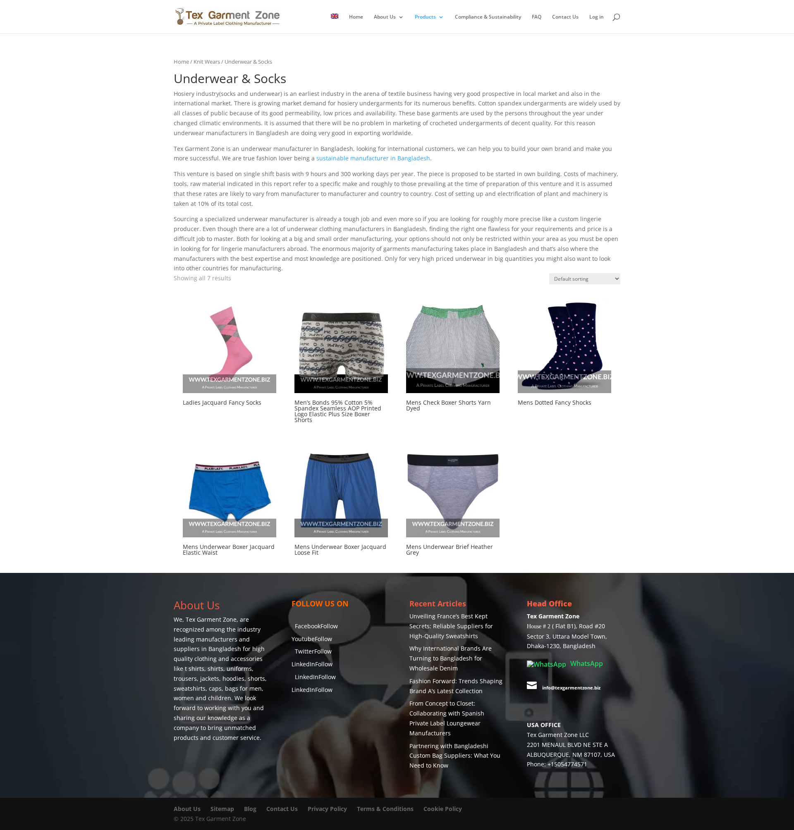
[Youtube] (298, 645)
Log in (596, 17)
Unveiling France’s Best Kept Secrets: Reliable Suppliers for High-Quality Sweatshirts (451, 626)
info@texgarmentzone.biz (571, 688)
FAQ (536, 17)
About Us (385, 17)
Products (425, 17)
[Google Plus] (298, 696)
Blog (251, 809)
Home (356, 17)
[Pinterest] (298, 713)
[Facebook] (298, 628)
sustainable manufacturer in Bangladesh (373, 158)
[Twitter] (298, 662)
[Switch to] (334, 23)
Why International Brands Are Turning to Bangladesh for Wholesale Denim (450, 658)
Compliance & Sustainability (488, 17)
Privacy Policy (327, 809)
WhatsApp (586, 663)
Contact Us (565, 17)
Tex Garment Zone (211, 619)
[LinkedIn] (298, 679)
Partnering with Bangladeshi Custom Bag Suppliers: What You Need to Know (454, 756)
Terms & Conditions (385, 809)
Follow (321, 628)
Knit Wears (207, 61)
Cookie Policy (442, 809)
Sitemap (222, 809)
